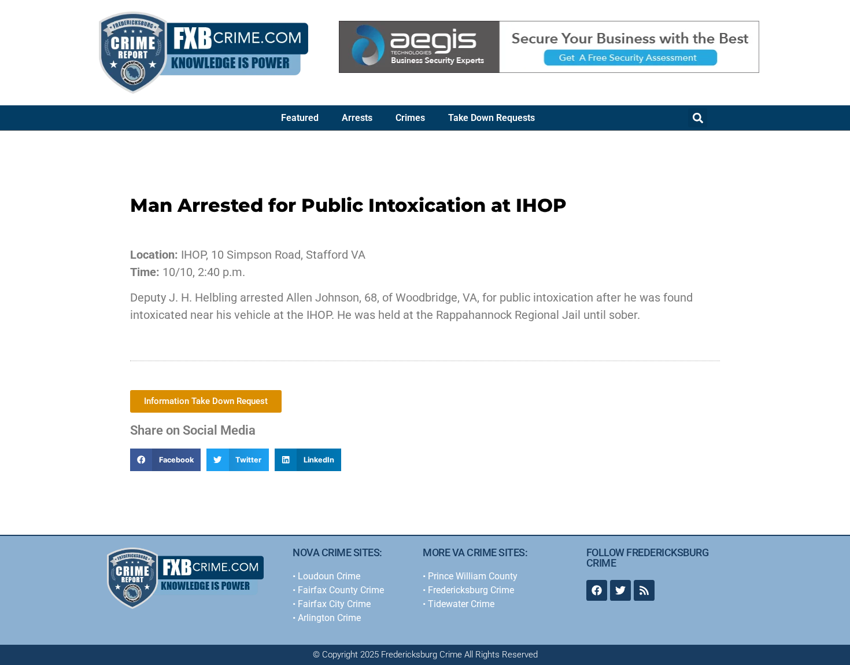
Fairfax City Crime (334, 603)
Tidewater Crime (461, 603)
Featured (300, 117)
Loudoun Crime (329, 576)
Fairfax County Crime (341, 590)
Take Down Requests (491, 117)
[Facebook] (596, 590)
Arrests (357, 117)
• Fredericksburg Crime (468, 590)
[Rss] (644, 590)
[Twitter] (620, 590)
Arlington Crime (329, 617)
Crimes (410, 117)
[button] (697, 117)
